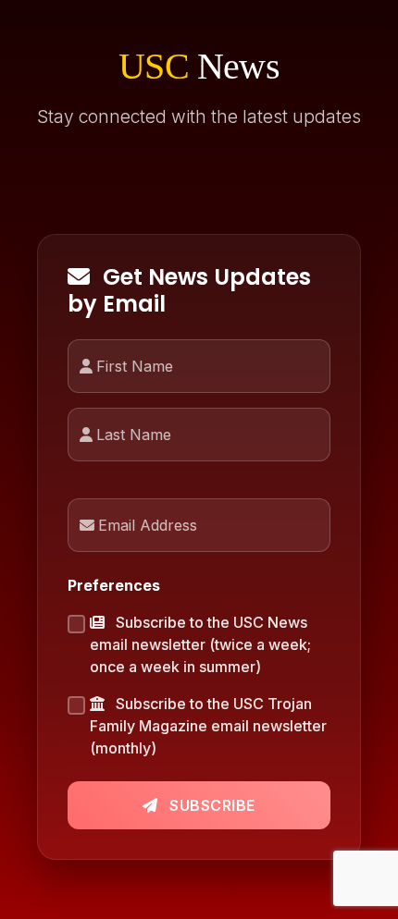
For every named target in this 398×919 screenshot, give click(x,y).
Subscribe (210, 805)
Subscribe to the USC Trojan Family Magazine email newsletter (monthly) (208, 725)
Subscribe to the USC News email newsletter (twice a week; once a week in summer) (200, 644)
